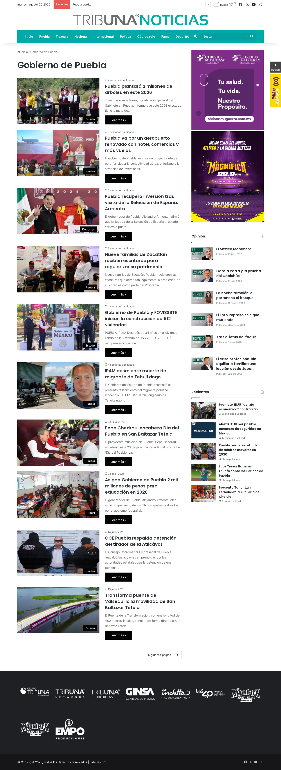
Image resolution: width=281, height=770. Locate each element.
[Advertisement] (227, 541)
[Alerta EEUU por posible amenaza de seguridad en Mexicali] (203, 430)
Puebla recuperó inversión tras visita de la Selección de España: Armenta (141, 202)
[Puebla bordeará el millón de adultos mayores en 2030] (203, 451)
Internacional (104, 36)
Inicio (29, 36)
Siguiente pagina (159, 655)
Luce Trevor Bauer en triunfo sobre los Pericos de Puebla (241, 471)
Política (125, 36)
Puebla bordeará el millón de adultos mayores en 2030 (109, 4)
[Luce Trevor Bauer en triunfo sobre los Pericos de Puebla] (203, 472)
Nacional (81, 36)
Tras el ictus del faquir (236, 337)
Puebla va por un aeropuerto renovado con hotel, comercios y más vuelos (142, 144)
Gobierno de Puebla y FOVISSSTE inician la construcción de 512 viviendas (141, 318)
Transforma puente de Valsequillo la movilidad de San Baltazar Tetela (140, 601)
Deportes (182, 36)
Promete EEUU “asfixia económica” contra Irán (238, 406)
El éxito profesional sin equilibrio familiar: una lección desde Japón (236, 364)
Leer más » (118, 120)
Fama (165, 36)
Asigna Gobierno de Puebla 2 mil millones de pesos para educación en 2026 (141, 486)
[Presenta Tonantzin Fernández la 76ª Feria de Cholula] (203, 493)
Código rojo (146, 36)
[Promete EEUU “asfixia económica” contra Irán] (203, 410)
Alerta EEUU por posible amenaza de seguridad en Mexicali (240, 429)
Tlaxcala (62, 36)
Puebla (44, 36)
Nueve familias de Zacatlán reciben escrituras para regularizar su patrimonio (136, 260)
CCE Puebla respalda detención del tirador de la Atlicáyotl (141, 541)
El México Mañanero (234, 249)
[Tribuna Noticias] (140, 19)
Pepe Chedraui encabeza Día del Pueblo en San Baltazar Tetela (142, 431)
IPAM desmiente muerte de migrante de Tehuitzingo (135, 374)
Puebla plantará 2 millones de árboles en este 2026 (138, 89)
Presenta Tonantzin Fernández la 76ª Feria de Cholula (239, 492)
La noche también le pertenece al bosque (235, 295)
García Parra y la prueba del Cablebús (238, 273)
